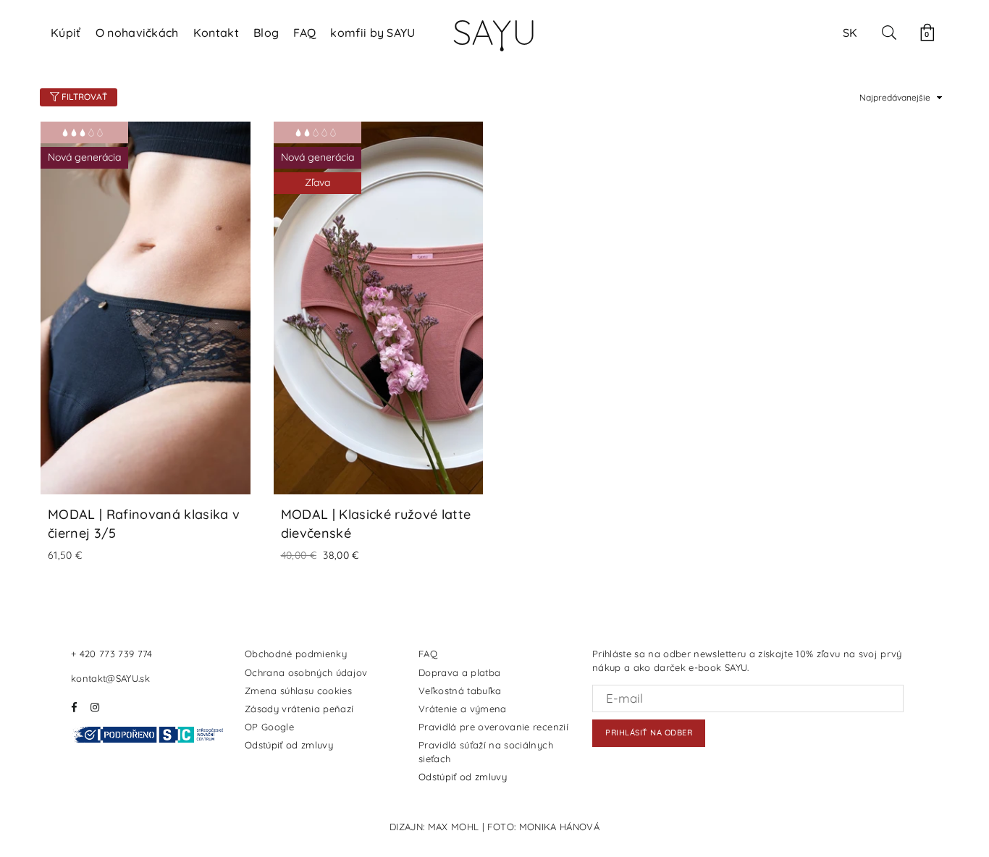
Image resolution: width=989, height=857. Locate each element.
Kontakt (216, 32)
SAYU (494, 32)
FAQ (304, 32)
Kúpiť (66, 32)
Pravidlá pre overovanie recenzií (493, 727)
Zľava (317, 182)
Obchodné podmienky (296, 653)
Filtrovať (83, 96)
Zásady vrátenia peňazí (299, 708)
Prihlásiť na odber (648, 732)
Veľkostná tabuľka (460, 690)
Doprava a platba (459, 672)
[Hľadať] (889, 32)
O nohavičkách (137, 32)
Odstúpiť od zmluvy (289, 745)
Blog (266, 32)
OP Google (269, 727)
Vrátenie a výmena (462, 708)
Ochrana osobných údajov (306, 672)
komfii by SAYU (372, 32)
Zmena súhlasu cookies (298, 690)
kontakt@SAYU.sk (110, 678)
